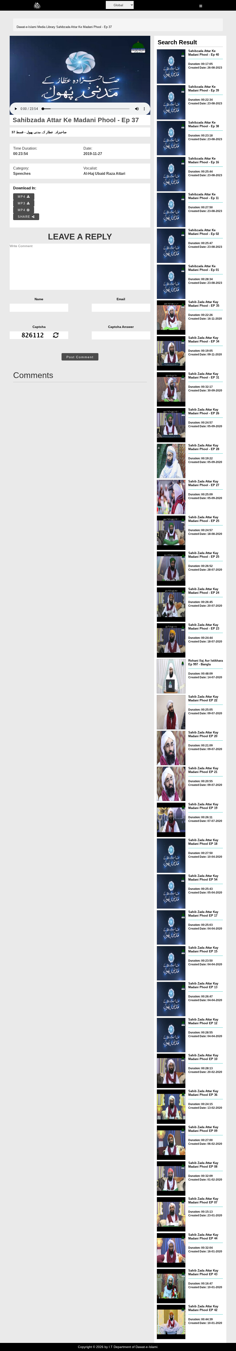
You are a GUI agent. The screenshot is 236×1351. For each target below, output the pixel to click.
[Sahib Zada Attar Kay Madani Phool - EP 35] (171, 317)
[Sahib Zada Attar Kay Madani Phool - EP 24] (171, 604)
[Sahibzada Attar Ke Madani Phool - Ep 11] (171, 210)
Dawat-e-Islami (26, 27)
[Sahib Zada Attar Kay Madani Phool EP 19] (171, 820)
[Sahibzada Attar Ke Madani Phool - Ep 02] (171, 245)
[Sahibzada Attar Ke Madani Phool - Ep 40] (171, 66)
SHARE (25, 216)
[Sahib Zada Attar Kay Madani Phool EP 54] (171, 891)
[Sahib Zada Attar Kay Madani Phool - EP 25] (171, 532)
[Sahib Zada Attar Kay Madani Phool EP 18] (171, 855)
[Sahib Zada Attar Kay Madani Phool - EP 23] (171, 640)
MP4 (22, 196)
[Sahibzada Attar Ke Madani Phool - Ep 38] (171, 138)
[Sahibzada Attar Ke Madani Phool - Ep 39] (171, 102)
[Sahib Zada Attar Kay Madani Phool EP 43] (171, 1286)
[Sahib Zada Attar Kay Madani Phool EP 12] (171, 1035)
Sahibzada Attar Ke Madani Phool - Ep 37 (84, 27)
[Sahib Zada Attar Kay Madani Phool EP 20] (171, 748)
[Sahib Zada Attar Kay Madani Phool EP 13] (171, 999)
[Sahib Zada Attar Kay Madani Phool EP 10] (171, 1071)
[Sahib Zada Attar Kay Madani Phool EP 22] (171, 712)
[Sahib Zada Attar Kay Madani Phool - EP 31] (171, 389)
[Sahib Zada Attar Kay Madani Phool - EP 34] (171, 353)
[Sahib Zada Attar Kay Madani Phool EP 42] (171, 1322)
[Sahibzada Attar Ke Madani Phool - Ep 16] (171, 174)
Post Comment (80, 357)
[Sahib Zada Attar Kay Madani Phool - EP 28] (171, 461)
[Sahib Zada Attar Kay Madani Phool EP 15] (171, 963)
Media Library (46, 27)
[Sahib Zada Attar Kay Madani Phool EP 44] (171, 1250)
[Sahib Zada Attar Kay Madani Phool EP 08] (171, 1178)
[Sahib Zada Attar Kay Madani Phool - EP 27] (171, 497)
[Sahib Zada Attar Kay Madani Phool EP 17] (171, 927)
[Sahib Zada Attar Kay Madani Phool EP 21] (171, 783)
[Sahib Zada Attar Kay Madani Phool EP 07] (171, 1214)
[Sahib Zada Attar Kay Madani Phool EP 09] (171, 1142)
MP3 (22, 203)
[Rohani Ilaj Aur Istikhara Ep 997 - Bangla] (171, 676)
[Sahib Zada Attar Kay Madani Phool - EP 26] (171, 425)
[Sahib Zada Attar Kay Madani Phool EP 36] (171, 1106)
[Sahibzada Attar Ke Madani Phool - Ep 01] (171, 281)
